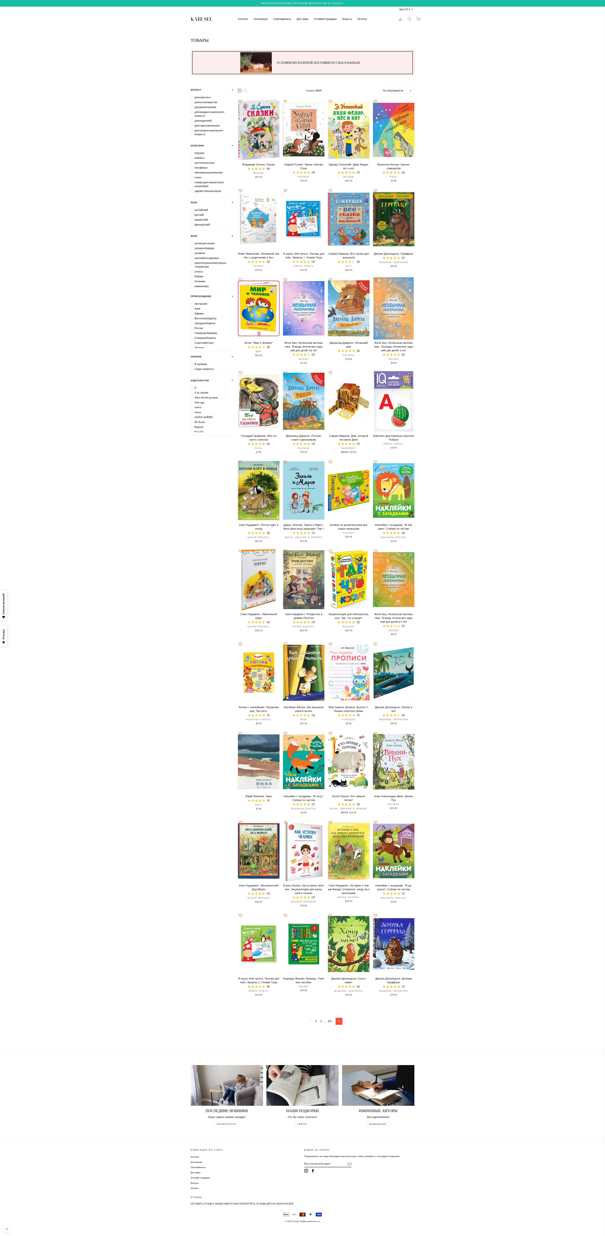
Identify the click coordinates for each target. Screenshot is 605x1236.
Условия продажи (325, 19)
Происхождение (201, 296)
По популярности (393, 90)
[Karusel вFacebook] (313, 1171)
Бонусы (347, 19)
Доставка (302, 19)
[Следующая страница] (339, 1021)
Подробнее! (378, 1124)
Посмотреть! (227, 1124)
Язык (194, 202)
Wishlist (362, 19)
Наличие (196, 356)
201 (330, 1021)
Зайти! (302, 1124)
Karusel (201, 19)
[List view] (246, 90)
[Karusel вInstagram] (306, 1171)
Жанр (194, 236)
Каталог (243, 19)
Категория (197, 145)
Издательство (200, 380)
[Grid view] (239, 90)
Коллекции (261, 19)
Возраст (196, 89)
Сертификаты (282, 19)
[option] (302, 3)
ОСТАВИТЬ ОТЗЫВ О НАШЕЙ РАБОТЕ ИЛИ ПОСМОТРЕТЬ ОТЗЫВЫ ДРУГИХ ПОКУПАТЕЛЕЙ (242, 1203)
